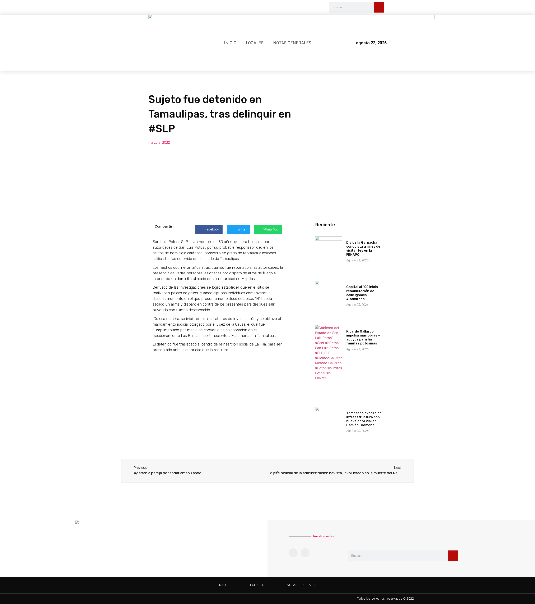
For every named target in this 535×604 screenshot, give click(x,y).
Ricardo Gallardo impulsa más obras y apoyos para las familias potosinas (363, 337)
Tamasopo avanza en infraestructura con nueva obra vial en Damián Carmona (364, 419)
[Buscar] (379, 7)
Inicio (230, 42)
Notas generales (292, 42)
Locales (255, 42)
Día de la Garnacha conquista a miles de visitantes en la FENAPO (363, 249)
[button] (209, 229)
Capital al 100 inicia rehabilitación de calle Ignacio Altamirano (362, 293)
